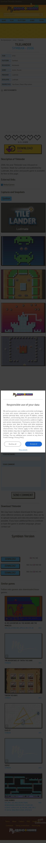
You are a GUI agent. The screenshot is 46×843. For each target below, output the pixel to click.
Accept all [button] (33, 444)
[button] (23, 449)
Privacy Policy (19, 437)
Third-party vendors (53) (30, 422)
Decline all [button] (12, 444)
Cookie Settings (8, 437)
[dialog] (23, 422)
